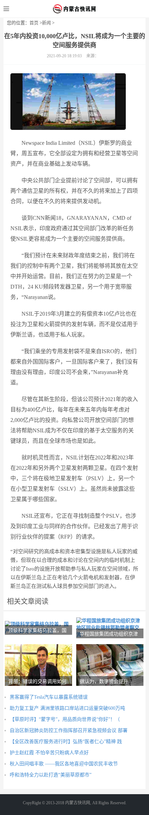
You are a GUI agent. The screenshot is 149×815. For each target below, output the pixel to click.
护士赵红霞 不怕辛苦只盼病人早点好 (49, 752)
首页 (33, 22)
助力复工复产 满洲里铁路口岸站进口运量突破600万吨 (67, 708)
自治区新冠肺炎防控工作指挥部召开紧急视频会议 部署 (69, 730)
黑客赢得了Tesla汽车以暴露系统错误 (49, 697)
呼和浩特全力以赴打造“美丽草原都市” (50, 774)
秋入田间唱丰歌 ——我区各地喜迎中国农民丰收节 (64, 763)
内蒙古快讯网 (74, 8)
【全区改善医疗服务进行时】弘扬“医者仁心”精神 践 (66, 741)
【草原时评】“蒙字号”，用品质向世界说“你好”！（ (65, 719)
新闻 (46, 22)
